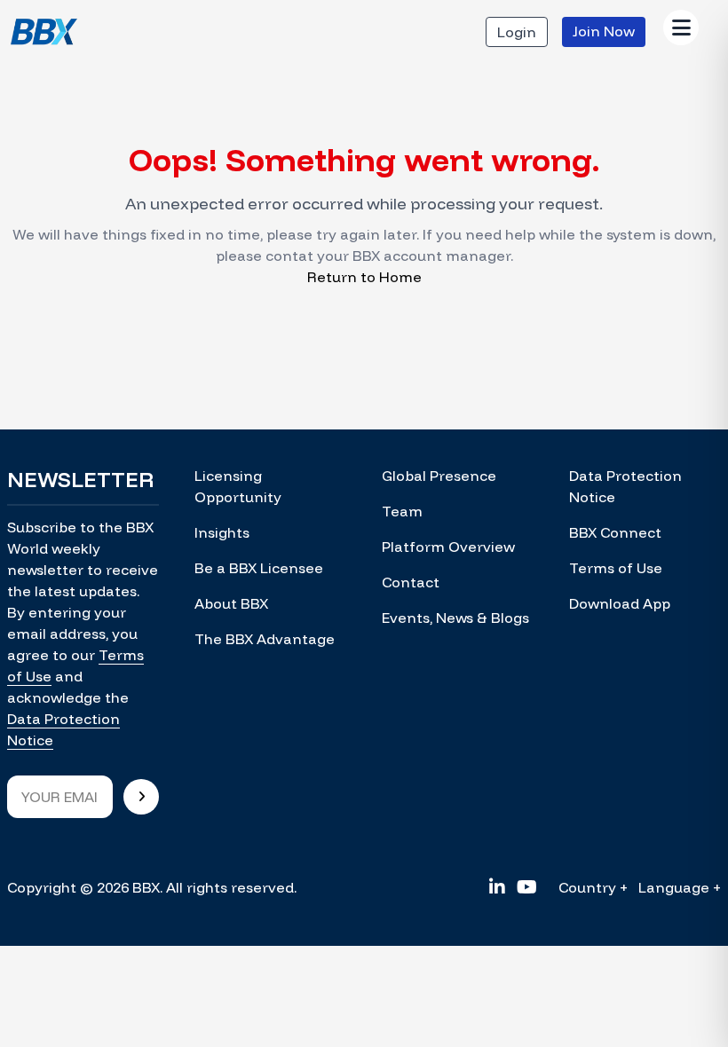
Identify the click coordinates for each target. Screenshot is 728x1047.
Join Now (604, 31)
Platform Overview (448, 546)
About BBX (231, 603)
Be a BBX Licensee (258, 568)
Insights (221, 532)
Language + (679, 887)
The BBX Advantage (264, 639)
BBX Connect (615, 532)
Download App (619, 603)
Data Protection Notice (625, 486)
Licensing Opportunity (237, 486)
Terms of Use (615, 568)
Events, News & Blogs (455, 617)
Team (402, 511)
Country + (593, 887)
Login (516, 32)
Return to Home (364, 277)
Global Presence (439, 475)
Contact (410, 582)
